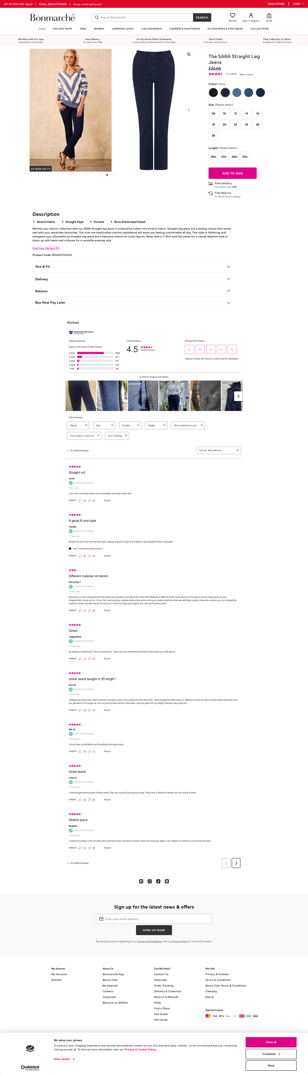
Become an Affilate (115, 1002)
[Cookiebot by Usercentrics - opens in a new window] (30, 1068)
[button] (298, 4)
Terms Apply (232, 196)
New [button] (83, 28)
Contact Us (161, 974)
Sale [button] (42, 28)
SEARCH (202, 17)
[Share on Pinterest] (167, 881)
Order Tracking (163, 985)
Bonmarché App (113, 974)
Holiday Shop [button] (62, 28)
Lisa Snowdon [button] (151, 28)
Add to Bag (232, 173)
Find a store (276, 4)
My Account (59, 974)
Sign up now (154, 930)
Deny (271, 1065)
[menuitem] (298, 4)
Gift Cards (161, 1019)
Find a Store (162, 1008)
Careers (108, 991)
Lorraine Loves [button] (123, 28)
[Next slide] (188, 110)
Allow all (271, 1042)
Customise (269, 1053)
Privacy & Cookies (217, 974)
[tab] (107, 175)
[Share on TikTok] (158, 881)
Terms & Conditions (218, 980)
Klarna (209, 997)
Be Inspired (110, 985)
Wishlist (56, 980)
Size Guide (161, 1014)
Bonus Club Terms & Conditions (225, 985)
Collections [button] (260, 28)
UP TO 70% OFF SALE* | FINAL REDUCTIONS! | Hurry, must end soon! (53, 4)
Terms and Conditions (149, 941)
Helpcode (160, 980)
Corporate (109, 997)
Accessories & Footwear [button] (225, 28)
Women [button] (99, 28)
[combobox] (142, 17)
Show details (62, 1059)
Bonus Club (110, 980)
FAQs (157, 1002)
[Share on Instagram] (150, 881)
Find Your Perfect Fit (45, 248)
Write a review (246, 75)
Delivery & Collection (167, 991)
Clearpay (211, 991)
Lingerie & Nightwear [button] (184, 28)
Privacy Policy (180, 941)
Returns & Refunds (166, 997)
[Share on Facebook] (141, 881)
